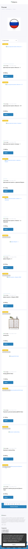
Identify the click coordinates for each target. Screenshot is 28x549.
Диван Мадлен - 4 (7, 258)
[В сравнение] (23, 44)
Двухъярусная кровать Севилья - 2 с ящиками (12, 221)
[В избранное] (25, 44)
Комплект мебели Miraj (9, 450)
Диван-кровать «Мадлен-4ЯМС (11, 297)
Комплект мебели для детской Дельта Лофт (12, 489)
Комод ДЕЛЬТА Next (8, 373)
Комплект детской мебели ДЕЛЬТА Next (13, 412)
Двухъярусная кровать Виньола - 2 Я (12, 105)
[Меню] (2, 2)
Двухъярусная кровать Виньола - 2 (11, 67)
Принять (14, 544)
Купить (6, 76)
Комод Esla (6, 335)
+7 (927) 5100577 (5, 531)
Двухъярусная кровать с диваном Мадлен (13, 182)
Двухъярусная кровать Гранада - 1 (11, 144)
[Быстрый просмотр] (15, 76)
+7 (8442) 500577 (5, 530)
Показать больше (14, 506)
